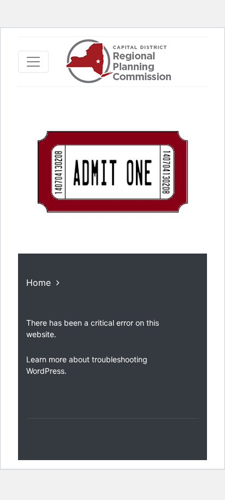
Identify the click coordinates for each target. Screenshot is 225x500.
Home (38, 282)
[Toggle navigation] (33, 62)
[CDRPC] (118, 61)
